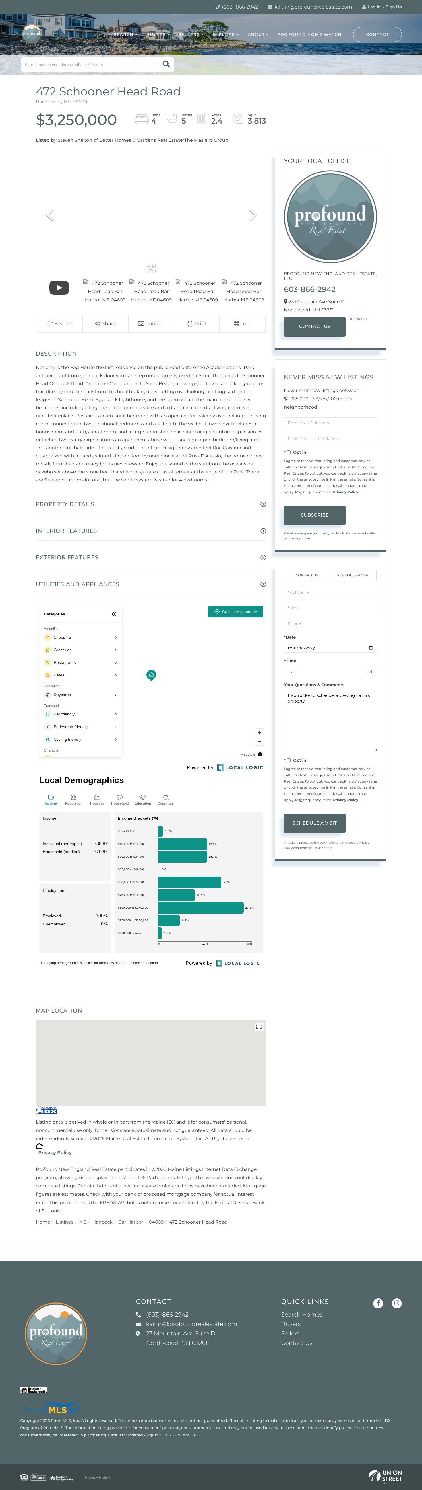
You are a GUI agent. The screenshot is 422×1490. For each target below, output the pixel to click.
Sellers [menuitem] (189, 34)
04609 (156, 1222)
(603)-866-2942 (239, 7)
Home (43, 1222)
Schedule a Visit (353, 575)
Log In (374, 6)
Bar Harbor (130, 1222)
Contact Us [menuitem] (296, 1343)
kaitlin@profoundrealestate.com (312, 7)
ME (83, 1222)
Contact (377, 34)
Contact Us (315, 326)
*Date (290, 637)
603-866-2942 (310, 289)
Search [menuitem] (124, 34)
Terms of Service (311, 848)
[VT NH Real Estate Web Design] (385, 1477)
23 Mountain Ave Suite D (180, 1338)
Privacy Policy (55, 1153)
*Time (290, 661)
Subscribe (315, 515)
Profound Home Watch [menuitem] (310, 34)
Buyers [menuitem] (156, 34)
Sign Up (394, 6)
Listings (64, 1222)
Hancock (102, 1222)
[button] (166, 64)
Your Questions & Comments (314, 684)
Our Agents (359, 319)
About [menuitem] (256, 34)
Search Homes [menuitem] (302, 1314)
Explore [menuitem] (223, 34)
